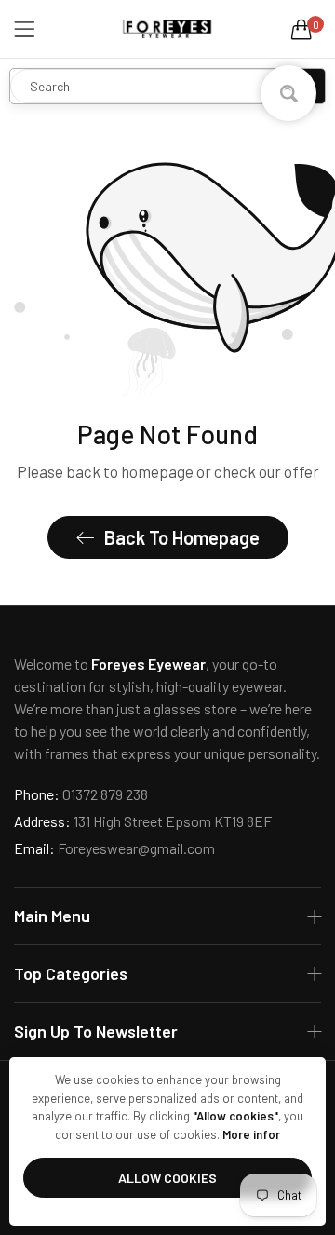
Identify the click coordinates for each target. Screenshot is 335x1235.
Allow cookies (167, 1178)
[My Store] (167, 29)
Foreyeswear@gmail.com (114, 848)
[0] (301, 29)
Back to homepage (182, 537)
